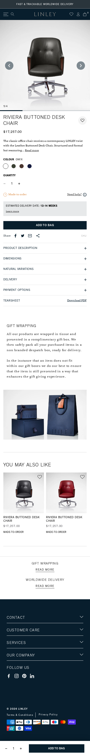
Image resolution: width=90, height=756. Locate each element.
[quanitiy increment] (19, 183)
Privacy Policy (48, 714)
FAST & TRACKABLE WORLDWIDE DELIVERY (45, 4)
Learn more (12, 211)
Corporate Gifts (19, 679)
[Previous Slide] (9, 65)
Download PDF (77, 300)
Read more (32, 150)
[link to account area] (78, 14)
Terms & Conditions (20, 715)
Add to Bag (45, 225)
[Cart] (85, 14)
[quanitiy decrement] (5, 183)
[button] (82, 120)
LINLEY (23, 709)
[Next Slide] (81, 65)
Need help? (74, 194)
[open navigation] (5, 14)
